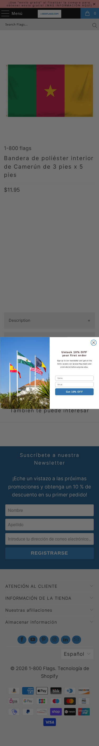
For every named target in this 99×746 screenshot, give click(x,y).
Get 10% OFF (74, 392)
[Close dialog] (93, 342)
